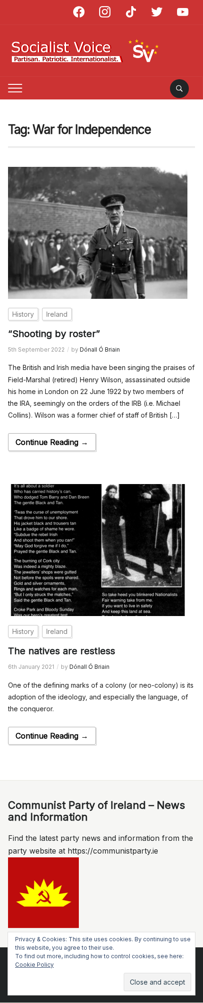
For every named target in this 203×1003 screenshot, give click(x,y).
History (23, 314)
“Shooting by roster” (54, 333)
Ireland (57, 314)
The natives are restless (61, 651)
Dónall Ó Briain (100, 349)
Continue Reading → (52, 442)
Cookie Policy (34, 964)
